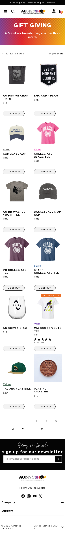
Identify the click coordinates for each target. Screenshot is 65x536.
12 (42, 429)
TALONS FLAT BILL (17, 388)
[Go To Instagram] (29, 496)
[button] (60, 11)
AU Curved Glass (15, 328)
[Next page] (52, 429)
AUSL (6, 149)
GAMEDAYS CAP (14, 154)
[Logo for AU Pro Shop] (33, 12)
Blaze (37, 149)
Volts (37, 324)
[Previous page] (7, 422)
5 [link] (56, 421)
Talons (7, 384)
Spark (37, 266)
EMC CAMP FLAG (46, 96)
